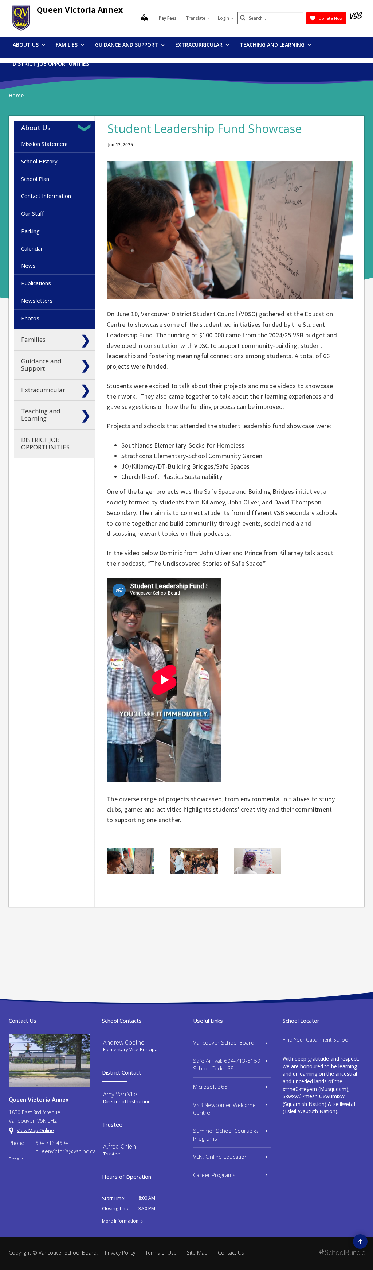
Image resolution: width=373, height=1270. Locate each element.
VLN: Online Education (220, 1156)
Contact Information (46, 196)
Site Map (197, 1252)
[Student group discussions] (194, 861)
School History (39, 161)
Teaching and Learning (273, 44)
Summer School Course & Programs (225, 1134)
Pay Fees (168, 18)
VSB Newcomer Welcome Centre (224, 1108)
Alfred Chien (119, 1146)
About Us (26, 44)
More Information (120, 1221)
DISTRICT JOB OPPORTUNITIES (51, 63)
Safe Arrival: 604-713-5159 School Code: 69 (226, 1064)
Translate (195, 18)
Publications (36, 283)
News (28, 265)
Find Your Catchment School (316, 1039)
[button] (85, 127)
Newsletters (37, 300)
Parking (30, 231)
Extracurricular (199, 44)
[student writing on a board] (130, 861)
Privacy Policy (120, 1252)
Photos (30, 318)
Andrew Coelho (124, 1042)
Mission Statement (44, 143)
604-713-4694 (51, 1142)
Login (223, 18)
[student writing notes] (257, 861)
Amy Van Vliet (121, 1094)
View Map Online (35, 1130)
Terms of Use (161, 1252)
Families (67, 44)
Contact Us (231, 1252)
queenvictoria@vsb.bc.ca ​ (63, 1151)
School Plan (35, 178)
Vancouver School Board (223, 1042)
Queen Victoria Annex (80, 10)
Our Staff (32, 213)
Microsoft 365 (210, 1086)
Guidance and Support (127, 44)
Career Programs (214, 1174)
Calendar (32, 248)
